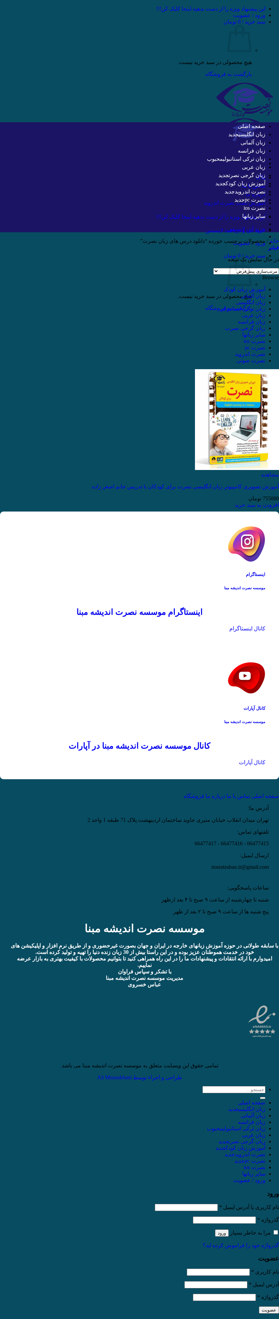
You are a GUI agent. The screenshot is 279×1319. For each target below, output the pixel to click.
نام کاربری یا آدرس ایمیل (249, 1207)
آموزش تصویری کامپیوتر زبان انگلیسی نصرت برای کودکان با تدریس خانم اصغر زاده (185, 486)
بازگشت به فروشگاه (229, 74)
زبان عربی (253, 167)
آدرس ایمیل (264, 1284)
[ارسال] (262, 1098)
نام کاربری (265, 1272)
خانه (274, 241)
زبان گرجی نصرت (247, 175)
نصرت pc (255, 200)
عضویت (269, 1310)
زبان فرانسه (251, 151)
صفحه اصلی (251, 126)
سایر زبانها (253, 216)
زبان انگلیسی (252, 134)
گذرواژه (268, 1220)
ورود (222, 1233)
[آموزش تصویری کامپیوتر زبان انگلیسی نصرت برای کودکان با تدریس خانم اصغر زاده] (237, 468)
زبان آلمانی (253, 142)
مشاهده (270, 474)
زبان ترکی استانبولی (244, 159)
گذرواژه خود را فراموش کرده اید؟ (241, 1245)
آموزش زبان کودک (245, 183)
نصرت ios (254, 208)
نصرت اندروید (250, 191)
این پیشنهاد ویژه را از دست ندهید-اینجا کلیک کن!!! (210, 9)
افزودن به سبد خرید (257, 505)
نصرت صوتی (250, 360)
